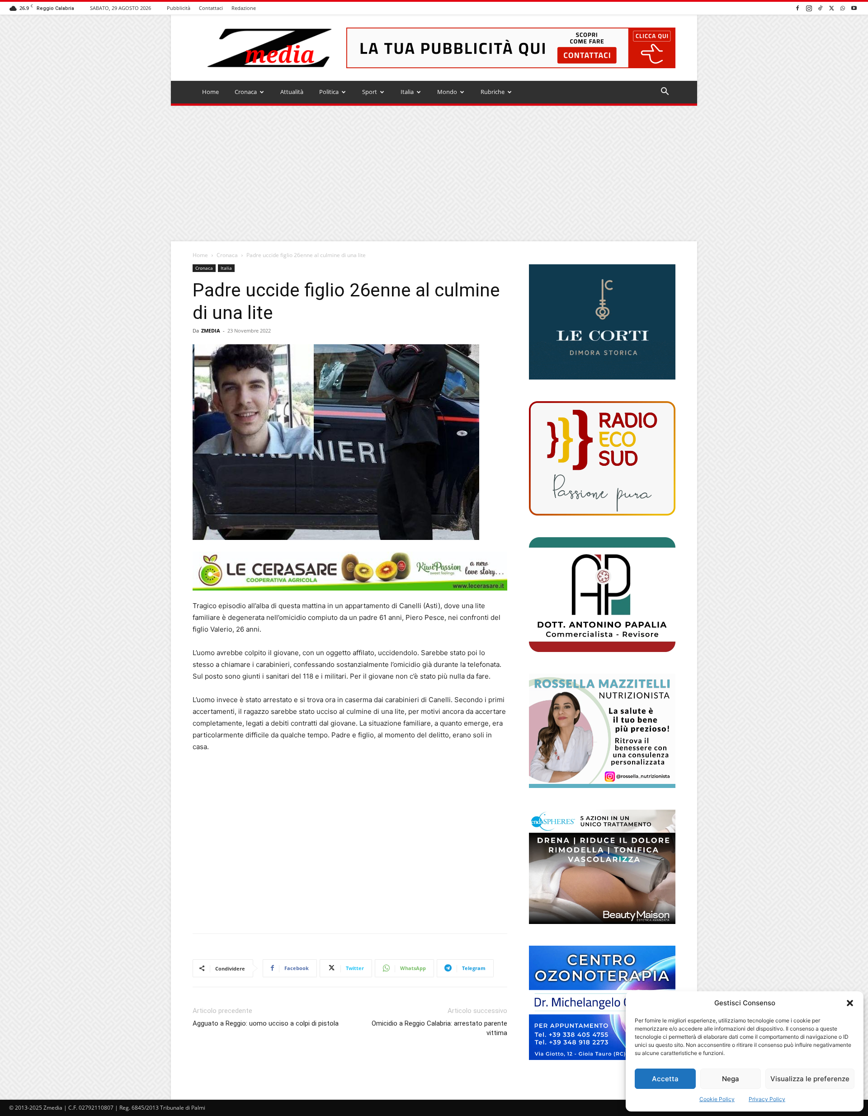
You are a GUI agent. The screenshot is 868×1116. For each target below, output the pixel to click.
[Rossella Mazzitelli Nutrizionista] (602, 731)
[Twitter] (831, 8)
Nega (730, 1078)
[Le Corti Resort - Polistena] (602, 322)
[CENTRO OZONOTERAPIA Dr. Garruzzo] (602, 1003)
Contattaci (211, 8)
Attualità (291, 92)
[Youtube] (854, 8)
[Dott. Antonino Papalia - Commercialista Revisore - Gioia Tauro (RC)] (602, 594)
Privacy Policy (767, 1099)
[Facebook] (797, 8)
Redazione (243, 8)
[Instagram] (809, 8)
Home (210, 92)
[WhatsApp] (843, 8)
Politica (329, 92)
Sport (369, 92)
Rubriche (493, 92)
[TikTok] (820, 8)
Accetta (665, 1078)
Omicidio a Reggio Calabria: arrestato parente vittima (439, 1028)
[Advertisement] (434, 173)
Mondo (447, 92)
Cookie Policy (717, 1099)
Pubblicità (178, 8)
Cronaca (246, 92)
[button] (849, 1003)
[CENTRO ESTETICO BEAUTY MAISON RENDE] (602, 867)
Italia (407, 92)
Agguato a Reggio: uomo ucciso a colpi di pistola (266, 1023)
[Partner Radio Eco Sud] (602, 458)
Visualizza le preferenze (809, 1078)
